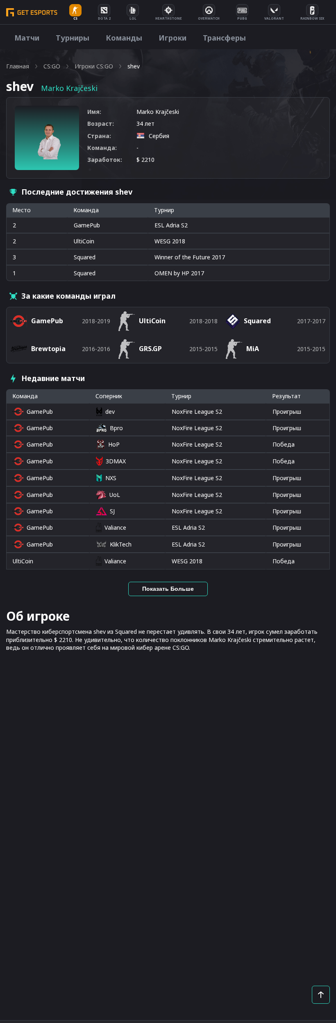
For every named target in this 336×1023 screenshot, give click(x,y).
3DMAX (116, 461)
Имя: (94, 112)
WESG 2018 (187, 561)
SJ (112, 511)
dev (109, 411)
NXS (110, 478)
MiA (252, 348)
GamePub (87, 225)
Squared (84, 257)
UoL (114, 495)
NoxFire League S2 (197, 411)
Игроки (172, 38)
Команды (124, 38)
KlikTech (121, 544)
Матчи (26, 38)
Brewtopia (48, 348)
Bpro (116, 428)
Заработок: (104, 159)
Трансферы (224, 38)
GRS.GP (150, 348)
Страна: (99, 136)
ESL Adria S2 (188, 527)
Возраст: (100, 123)
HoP (114, 444)
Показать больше (168, 588)
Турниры (72, 38)
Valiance (115, 527)
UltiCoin (84, 241)
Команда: (102, 148)
